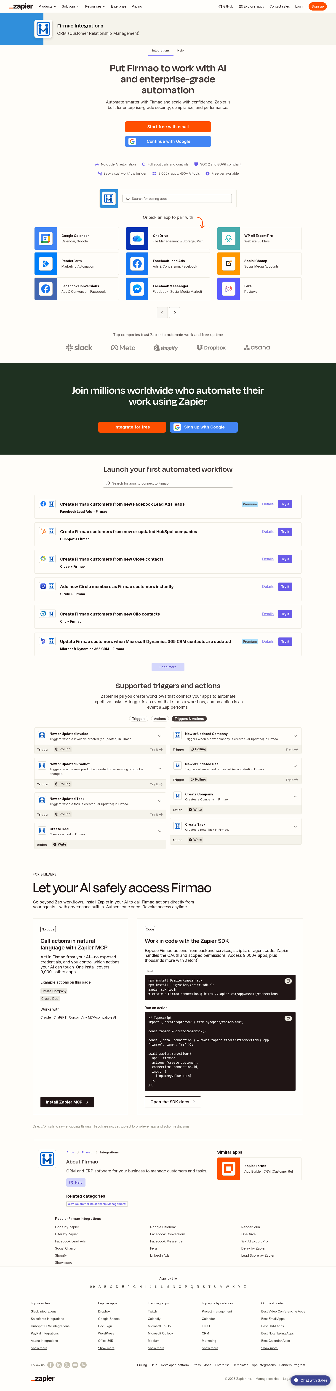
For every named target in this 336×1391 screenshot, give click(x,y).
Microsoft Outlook (160, 1333)
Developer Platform (175, 1365)
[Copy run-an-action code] (288, 1018)
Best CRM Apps (272, 1326)
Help (79, 1182)
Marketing (209, 1340)
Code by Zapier (67, 1227)
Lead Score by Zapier (258, 1255)
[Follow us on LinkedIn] (59, 1365)
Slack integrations (43, 1311)
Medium (154, 1340)
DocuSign (105, 1326)
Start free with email (168, 126)
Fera (153, 1248)
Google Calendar (163, 1227)
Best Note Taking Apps (277, 1333)
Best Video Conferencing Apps (283, 1311)
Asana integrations (44, 1340)
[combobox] (177, 198)
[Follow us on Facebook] (50, 1365)
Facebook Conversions (168, 1234)
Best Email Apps (273, 1319)
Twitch (152, 1311)
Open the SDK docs (169, 1101)
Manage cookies (267, 1378)
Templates (240, 1365)
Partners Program (292, 1365)
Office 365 (105, 1340)
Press (196, 1365)
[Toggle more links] (78, 1262)
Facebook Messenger (167, 1241)
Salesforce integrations (47, 1319)
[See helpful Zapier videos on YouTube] (75, 1365)
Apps (70, 1152)
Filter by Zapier (66, 1234)
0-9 (92, 1286)
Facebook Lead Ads (70, 1241)
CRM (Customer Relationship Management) (98, 33)
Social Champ (65, 1248)
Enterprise (222, 1365)
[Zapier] (21, 6)
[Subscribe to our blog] (83, 1365)
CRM (205, 1333)
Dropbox (104, 1311)
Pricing (142, 1365)
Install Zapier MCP (64, 1102)
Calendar (208, 1319)
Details (268, 504)
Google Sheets (109, 1319)
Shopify (61, 1255)
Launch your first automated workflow (168, 469)
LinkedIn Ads (159, 1255)
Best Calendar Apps (275, 1340)
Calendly (154, 1319)
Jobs (207, 1365)
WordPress (106, 1333)
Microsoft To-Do (159, 1326)
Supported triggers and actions (168, 685)
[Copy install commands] (288, 981)
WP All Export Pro (254, 1241)
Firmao (87, 1152)
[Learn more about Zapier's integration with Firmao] (47, 1159)
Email (206, 1326)
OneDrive (248, 1234)
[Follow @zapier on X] (67, 1365)
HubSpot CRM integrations (50, 1326)
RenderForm (250, 1227)
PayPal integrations (45, 1333)
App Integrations (264, 1365)
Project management (217, 1311)
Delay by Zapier (253, 1248)
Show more (39, 1348)
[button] (168, 141)
